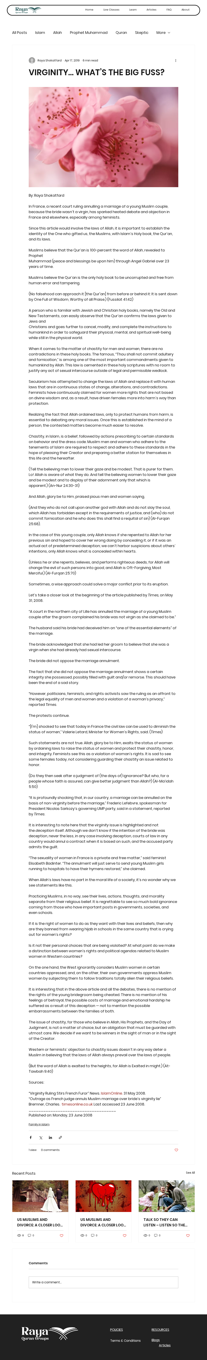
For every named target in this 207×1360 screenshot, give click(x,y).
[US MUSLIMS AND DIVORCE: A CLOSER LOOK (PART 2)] (40, 1196)
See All (190, 1173)
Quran (121, 32)
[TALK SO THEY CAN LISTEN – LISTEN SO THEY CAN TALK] (167, 1196)
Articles (165, 1345)
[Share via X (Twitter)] (40, 1137)
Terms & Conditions (125, 1340)
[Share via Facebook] (31, 1137)
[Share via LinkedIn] (50, 1137)
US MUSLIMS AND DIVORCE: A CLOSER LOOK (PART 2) (40, 1222)
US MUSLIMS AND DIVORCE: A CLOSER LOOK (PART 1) (103, 1222)
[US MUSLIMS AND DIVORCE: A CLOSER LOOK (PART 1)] (104, 1196)
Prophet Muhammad (89, 32)
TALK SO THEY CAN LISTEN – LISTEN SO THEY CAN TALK (165, 1222)
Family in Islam (39, 1124)
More (161, 32)
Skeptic (141, 32)
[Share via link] (60, 1137)
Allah (57, 32)
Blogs (156, 1340)
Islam (40, 32)
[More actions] (175, 60)
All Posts (19, 32)
